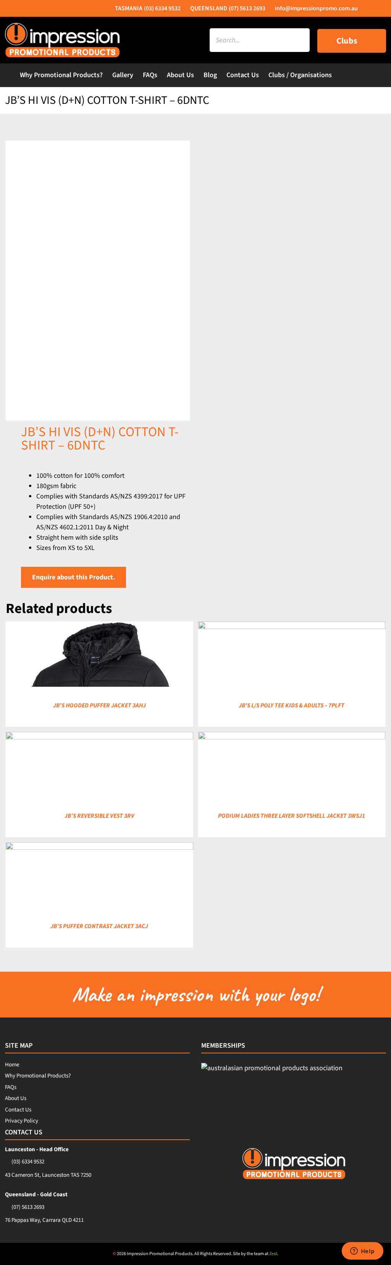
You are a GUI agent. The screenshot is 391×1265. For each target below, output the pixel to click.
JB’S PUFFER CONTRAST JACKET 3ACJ (99, 926)
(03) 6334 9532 (27, 1162)
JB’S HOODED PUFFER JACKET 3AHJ (99, 705)
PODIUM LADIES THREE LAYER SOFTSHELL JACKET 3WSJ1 (291, 816)
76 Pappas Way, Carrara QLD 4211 (44, 1220)
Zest (273, 1253)
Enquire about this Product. (73, 577)
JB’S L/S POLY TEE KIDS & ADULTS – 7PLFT (291, 705)
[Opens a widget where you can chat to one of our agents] (362, 1251)
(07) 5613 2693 (27, 1207)
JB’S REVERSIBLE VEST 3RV (99, 816)
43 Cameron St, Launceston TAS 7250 (48, 1175)
